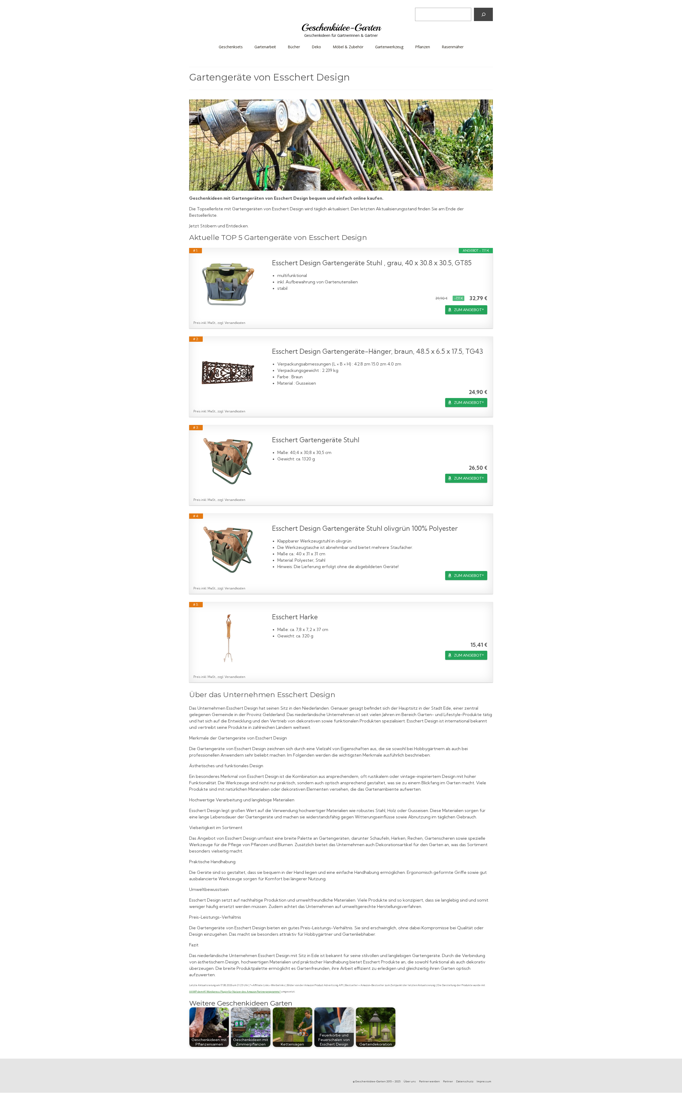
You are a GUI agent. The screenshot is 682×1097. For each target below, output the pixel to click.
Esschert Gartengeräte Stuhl (315, 440)
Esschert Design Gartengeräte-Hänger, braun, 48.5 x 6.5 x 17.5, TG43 (377, 351)
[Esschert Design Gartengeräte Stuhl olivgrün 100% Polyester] (228, 549)
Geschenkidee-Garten (341, 27)
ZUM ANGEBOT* (469, 309)
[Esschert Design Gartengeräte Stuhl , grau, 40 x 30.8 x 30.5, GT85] (228, 284)
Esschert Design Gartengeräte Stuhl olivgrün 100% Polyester (365, 528)
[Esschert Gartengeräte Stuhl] (228, 461)
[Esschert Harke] (228, 638)
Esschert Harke (295, 617)
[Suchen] (483, 14)
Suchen (423, 3)
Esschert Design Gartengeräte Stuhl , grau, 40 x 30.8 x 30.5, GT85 (372, 263)
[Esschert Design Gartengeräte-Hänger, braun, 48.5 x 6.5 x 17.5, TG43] (228, 372)
